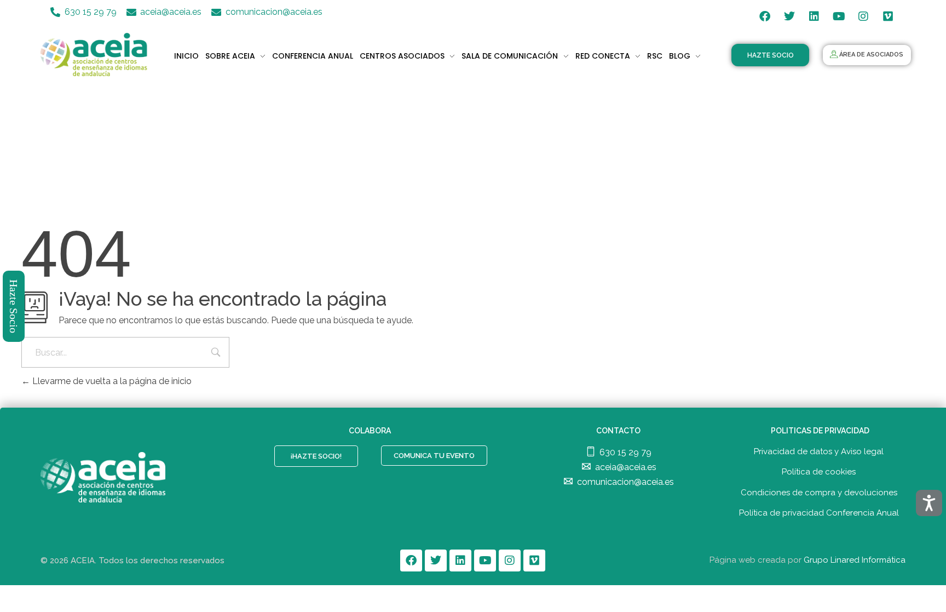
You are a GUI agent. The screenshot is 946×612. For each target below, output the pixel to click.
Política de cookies (819, 472)
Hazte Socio (14, 306)
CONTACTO (618, 430)
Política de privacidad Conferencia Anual (819, 513)
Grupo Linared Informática (854, 560)
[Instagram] (863, 16)
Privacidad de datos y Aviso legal (819, 451)
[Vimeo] (888, 16)
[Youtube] (839, 16)
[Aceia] (96, 54)
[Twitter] (789, 16)
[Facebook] (765, 16)
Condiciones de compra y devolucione (817, 492)
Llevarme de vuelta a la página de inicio (111, 381)
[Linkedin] (814, 16)
